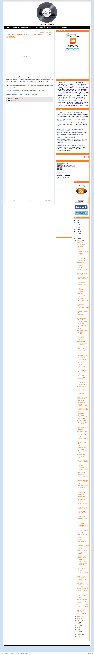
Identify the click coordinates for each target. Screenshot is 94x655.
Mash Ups (78, 95)
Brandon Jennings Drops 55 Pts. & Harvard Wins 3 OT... (82, 393)
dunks (72, 89)
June (78, 625)
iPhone (81, 94)
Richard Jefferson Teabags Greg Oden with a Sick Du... (82, 503)
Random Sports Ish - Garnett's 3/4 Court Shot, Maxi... (82, 361)
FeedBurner (85, 202)
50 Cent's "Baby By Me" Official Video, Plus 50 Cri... (82, 590)
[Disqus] (29, 127)
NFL (69, 99)
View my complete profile (68, 166)
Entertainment (61, 90)
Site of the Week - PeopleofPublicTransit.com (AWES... (83, 498)
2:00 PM (20, 98)
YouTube (48, 27)
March (78, 632)
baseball (74, 83)
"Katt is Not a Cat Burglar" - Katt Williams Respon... (82, 456)
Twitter (56, 27)
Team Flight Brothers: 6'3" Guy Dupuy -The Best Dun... (82, 585)
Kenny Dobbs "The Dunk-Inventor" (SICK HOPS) (81, 289)
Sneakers (77, 104)
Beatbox (61, 84)
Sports (84, 104)
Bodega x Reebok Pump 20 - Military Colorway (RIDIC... (82, 382)
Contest (85, 86)
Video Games (70, 105)
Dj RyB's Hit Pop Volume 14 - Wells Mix (66, 137)
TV (21, 100)
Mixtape (85, 95)
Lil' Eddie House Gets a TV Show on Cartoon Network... (82, 568)
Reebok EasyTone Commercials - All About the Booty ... (82, 465)
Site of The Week (68, 104)
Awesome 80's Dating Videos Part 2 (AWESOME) (82, 332)
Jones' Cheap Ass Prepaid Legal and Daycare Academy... (82, 320)
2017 (77, 220)
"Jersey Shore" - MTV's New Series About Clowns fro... (82, 427)
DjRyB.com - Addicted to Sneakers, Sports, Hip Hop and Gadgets (22, 94)
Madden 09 (66, 95)
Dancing (71, 87)
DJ (84, 87)
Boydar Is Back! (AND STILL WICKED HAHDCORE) (82, 399)
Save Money (60, 103)
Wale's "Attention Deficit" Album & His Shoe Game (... (82, 476)
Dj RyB (66, 163)
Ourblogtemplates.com (21, 653)
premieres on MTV (14, 90)
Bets (65, 84)
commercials (78, 86)
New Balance (80, 97)
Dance (66, 87)
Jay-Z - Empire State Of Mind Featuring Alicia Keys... (83, 601)
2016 (77, 222)
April (78, 629)
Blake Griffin (71, 84)
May (78, 627)
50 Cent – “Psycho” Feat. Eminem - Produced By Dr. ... (82, 612)
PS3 (72, 100)
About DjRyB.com (61, 172)
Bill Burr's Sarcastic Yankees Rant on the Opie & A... (82, 518)
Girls (75, 92)
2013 (77, 229)
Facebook (64, 27)
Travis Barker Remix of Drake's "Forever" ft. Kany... (82, 438)
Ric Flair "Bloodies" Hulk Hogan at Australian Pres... (82, 366)
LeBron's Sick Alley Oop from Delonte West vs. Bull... (83, 541)
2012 (77, 231)
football (85, 90)
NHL (73, 99)
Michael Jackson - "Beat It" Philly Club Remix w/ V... (82, 388)
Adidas (61, 83)
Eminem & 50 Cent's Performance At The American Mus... (82, 300)
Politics (64, 100)
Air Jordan (67, 83)
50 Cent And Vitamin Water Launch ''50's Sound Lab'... (82, 355)
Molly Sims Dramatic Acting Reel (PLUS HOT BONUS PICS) (82, 433)
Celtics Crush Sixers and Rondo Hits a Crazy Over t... (82, 563)
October (79, 616)
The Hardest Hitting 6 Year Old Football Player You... (82, 264)
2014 (77, 227)
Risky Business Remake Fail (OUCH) (80, 337)
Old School (83, 99)
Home (7, 27)
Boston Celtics (81, 84)
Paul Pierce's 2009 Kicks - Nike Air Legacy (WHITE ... (82, 557)
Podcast (59, 100)
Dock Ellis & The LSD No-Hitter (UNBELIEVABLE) (82, 404)
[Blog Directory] (63, 178)
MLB (60, 97)
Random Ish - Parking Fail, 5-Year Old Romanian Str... (82, 471)
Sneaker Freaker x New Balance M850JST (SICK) (82, 269)
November (79, 242)
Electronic (84, 89)
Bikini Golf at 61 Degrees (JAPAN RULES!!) (82, 377)
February (79, 634)
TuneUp (60, 105)
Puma (78, 100)
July (78, 623)
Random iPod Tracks (64, 102)
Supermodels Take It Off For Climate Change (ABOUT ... (83, 547)
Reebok (76, 102)
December (79, 240)
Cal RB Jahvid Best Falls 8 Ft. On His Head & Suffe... (82, 513)
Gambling (71, 92)
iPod (85, 94)
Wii (76, 105)
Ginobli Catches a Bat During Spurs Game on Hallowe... (82, 606)
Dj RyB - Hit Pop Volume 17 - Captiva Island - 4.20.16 (70, 145)
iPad (76, 94)
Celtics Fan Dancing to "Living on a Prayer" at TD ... (82, 410)
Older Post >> (49, 200)
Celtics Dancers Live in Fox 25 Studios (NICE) (82, 595)
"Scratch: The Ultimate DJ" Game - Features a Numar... (82, 530)
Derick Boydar (78, 87)
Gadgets (65, 92)
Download (65, 89)
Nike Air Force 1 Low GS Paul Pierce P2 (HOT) (82, 536)
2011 (77, 233)
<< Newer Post (10, 200)
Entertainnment (71, 90)
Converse (60, 87)
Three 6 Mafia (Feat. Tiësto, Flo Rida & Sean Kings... (82, 343)
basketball (82, 83)
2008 (77, 639)
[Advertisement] (72, 65)
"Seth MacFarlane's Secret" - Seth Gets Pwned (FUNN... (82, 422)
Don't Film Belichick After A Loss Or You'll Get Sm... (82, 372)
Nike (77, 99)
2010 (77, 236)
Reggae (81, 102)
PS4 (75, 100)
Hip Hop (82, 92)
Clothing (71, 86)
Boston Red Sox (63, 86)
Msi (64, 97)
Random (17, 100)
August (79, 620)
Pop (69, 100)
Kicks (60, 95)
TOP (92, 653)
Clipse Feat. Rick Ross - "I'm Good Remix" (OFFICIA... (82, 552)
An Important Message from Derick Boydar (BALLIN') (82, 482)
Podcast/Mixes (39, 27)
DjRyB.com (47, 6)
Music (68, 97)
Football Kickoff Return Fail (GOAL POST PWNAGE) (69, 113)
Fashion (80, 90)
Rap (72, 102)
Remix (86, 102)
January (79, 636)
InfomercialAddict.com (69, 94)
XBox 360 (81, 105)
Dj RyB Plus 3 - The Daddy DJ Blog (22, 27)
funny (12, 100)
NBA (74, 97)
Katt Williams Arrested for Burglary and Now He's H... (82, 487)
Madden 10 (72, 95)
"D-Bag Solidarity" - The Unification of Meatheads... (82, 492)
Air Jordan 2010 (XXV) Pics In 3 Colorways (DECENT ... (82, 444)
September (80, 618)
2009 (77, 238)
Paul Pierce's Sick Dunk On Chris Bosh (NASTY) (83, 253)
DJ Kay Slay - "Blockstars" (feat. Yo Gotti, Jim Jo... (82, 295)
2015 (77, 224)
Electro (78, 89)
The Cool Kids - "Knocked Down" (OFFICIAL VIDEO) (82, 258)
